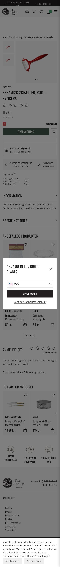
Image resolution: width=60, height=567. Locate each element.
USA (16, 283)
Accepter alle (34, 561)
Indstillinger (12, 561)
